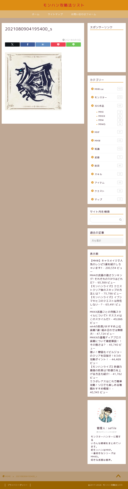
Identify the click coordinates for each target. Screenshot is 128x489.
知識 (108, 148)
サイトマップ (55, 14)
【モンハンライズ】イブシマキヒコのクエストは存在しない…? (106, 300)
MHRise (108, 89)
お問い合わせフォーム (83, 14)
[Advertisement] (106, 51)
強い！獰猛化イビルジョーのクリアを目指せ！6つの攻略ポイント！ (106, 355)
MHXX (109, 116)
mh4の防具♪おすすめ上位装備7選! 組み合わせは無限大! (106, 330)
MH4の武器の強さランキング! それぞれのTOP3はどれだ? (106, 279)
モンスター (108, 97)
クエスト (108, 191)
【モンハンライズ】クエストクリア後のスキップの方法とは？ (106, 289)
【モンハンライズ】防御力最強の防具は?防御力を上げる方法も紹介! (106, 370)
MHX (109, 111)
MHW (108, 140)
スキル (108, 174)
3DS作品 (108, 105)
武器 (108, 157)
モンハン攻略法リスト (64, 5)
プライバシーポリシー (18, 485)
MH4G (109, 124)
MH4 (109, 120)
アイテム (108, 182)
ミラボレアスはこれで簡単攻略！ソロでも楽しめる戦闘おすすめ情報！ (106, 385)
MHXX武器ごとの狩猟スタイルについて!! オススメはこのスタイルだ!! (106, 315)
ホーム (36, 14)
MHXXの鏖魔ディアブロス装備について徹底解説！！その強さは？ (106, 341)
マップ (108, 199)
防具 (108, 165)
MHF (108, 132)
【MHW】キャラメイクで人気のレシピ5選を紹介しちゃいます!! (106, 264)
